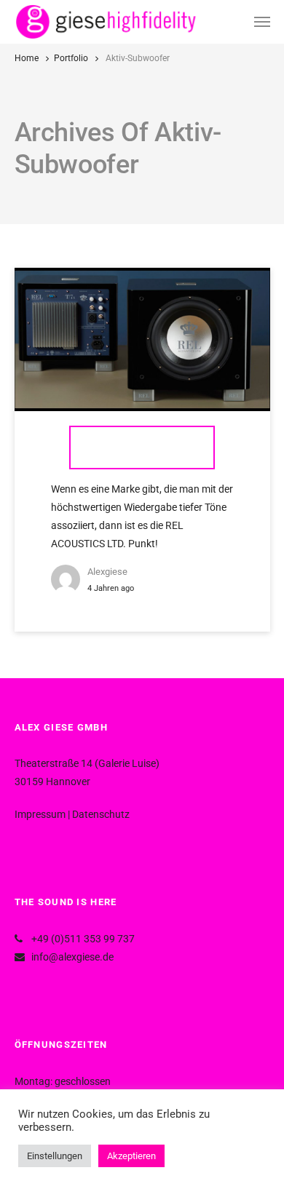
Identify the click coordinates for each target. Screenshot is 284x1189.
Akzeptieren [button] (131, 1155)
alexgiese (107, 571)
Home (27, 58)
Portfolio (71, 58)
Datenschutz (101, 814)
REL (142, 447)
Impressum (40, 814)
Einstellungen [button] (54, 1155)
